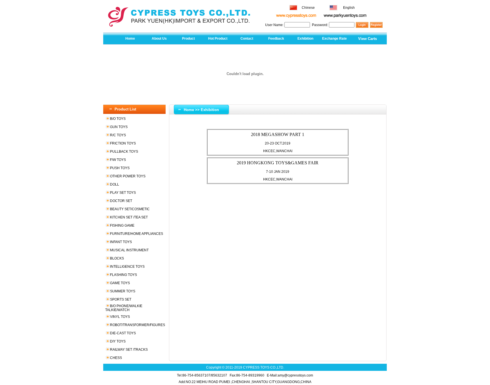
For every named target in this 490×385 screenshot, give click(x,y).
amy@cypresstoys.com (295, 375)
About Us (159, 39)
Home (130, 39)
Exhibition (305, 39)
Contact (246, 39)
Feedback (276, 39)
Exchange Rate (334, 39)
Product (188, 39)
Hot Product (217, 39)
